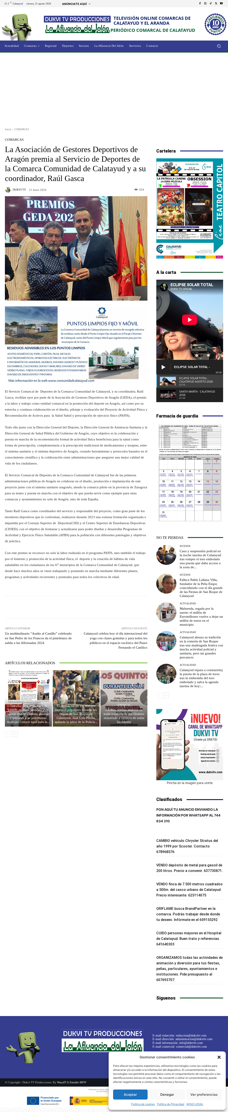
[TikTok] (210, 3)
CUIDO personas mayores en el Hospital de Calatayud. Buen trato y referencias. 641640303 (188, 938)
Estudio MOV (78, 1082)
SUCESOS (185, 546)
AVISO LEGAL (194, 1104)
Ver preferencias (204, 1094)
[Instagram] (205, 3)
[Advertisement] (114, 88)
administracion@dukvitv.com (193, 1039)
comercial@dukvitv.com (191, 1046)
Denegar (167, 1094)
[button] (219, 1057)
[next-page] (15, 734)
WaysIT (61, 1082)
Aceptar (130, 1094)
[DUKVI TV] (8, 190)
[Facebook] (200, 3)
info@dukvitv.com (191, 1043)
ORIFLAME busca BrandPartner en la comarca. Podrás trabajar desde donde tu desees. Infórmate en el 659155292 (188, 914)
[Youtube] (221, 3)
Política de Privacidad (170, 1104)
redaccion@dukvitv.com (191, 1035)
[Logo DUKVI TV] (24, 26)
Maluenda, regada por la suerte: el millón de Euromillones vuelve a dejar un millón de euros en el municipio (201, 616)
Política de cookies (143, 1104)
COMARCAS (21, 129)
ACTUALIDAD (75, 701)
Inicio (8, 129)
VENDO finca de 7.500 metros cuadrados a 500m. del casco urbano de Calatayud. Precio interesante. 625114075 (189, 889)
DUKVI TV (19, 189)
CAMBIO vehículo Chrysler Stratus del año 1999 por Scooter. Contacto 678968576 (187, 846)
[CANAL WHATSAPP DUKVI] (189, 744)
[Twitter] (216, 3)
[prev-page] (7, 734)
